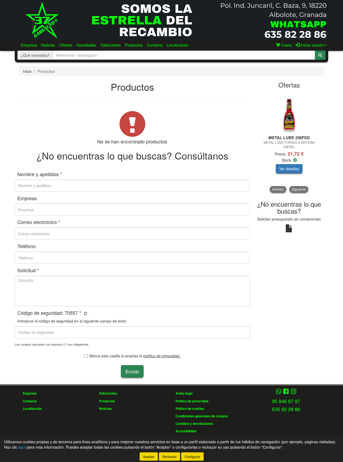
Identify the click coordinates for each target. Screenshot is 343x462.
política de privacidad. (161, 355)
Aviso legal (184, 393)
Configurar (192, 456)
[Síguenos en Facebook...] (286, 392)
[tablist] (289, 142)
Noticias (48, 45)
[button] (85, 313)
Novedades (86, 45)
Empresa (29, 45)
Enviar (132, 371)
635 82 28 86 (286, 409)
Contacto (155, 45)
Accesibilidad (186, 431)
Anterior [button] (278, 189)
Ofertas (65, 45)
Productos (134, 45)
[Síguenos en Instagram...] (293, 392)
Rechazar (169, 456)
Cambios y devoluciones (194, 423)
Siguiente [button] (299, 189)
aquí (22, 447)
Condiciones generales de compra (202, 416)
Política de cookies (190, 408)
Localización (177, 45)
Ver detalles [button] (289, 168)
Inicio (27, 71)
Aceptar (148, 456)
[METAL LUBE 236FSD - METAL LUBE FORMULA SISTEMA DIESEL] (289, 112)
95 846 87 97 (286, 400)
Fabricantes (110, 45)
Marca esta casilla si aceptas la (135, 355)
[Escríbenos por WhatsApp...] (278, 392)
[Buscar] (320, 55)
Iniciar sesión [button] (312, 45)
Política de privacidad (192, 401)
